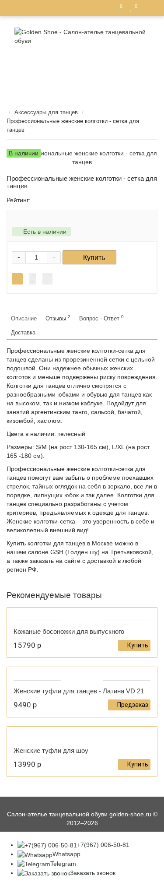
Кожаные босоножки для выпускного (69, 631)
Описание (24, 318)
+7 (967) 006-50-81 (85, 86)
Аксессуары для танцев (46, 112)
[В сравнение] (47, 279)
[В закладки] (32, 279)
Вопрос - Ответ (101, 318)
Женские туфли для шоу (51, 750)
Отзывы (57, 318)
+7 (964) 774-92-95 (85, 73)
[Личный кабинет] (148, 8)
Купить (94, 257)
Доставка (23, 332)
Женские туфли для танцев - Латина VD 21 (79, 691)
